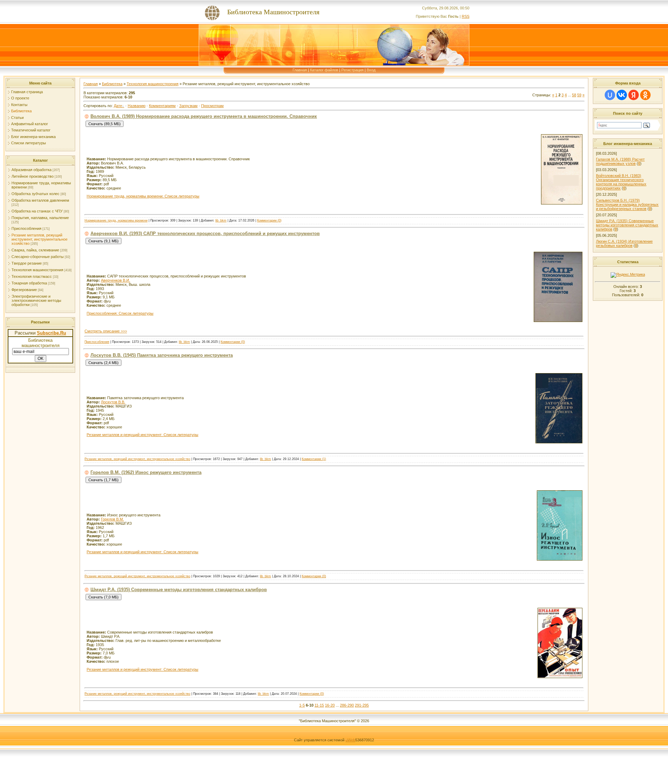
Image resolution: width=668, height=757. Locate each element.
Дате (118, 106)
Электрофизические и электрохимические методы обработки (36, 300)
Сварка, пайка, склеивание (35, 250)
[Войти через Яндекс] (633, 95)
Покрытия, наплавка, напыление (40, 218)
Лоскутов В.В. (113, 402)
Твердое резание (26, 263)
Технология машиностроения (37, 270)
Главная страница (27, 92)
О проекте (20, 98)
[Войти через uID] (610, 95)
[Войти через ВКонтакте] (622, 95)
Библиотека (21, 111)
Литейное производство (32, 176)
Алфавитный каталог (29, 124)
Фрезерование (24, 290)
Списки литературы (28, 143)
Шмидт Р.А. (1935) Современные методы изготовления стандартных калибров (178, 589)
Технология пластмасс (31, 276)
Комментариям (162, 106)
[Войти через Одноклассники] (645, 95)
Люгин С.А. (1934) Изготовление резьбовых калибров (624, 243)
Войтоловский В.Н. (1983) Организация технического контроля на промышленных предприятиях (621, 182)
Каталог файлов (324, 70)
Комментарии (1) (314, 459)
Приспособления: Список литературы (120, 313)
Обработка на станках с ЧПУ (37, 211)
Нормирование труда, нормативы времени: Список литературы (143, 196)
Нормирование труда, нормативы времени (116, 220)
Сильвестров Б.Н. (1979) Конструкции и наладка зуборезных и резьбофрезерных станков (627, 204)
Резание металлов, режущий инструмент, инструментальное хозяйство (39, 239)
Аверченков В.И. (115, 280)
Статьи (17, 117)
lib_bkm (220, 220)
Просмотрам (212, 106)
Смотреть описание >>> (106, 331)
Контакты (19, 105)
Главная (300, 70)
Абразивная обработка (31, 170)
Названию (136, 106)
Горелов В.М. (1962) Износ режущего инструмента (145, 472)
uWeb (350, 740)
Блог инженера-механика (33, 137)
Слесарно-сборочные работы (37, 257)
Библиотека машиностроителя (40, 343)
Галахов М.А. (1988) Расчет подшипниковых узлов (620, 161)
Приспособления (26, 228)
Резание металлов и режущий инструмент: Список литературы (142, 435)
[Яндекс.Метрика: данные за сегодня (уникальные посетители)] (628, 275)
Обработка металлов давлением (40, 200)
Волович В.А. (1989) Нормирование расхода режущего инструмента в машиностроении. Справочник (203, 116)
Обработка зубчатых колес (35, 194)
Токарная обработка (29, 283)
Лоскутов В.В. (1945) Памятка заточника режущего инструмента (161, 355)
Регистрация (352, 70)
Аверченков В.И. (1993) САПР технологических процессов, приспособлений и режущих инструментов (205, 233)
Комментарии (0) (269, 220)
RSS (465, 16)
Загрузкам (188, 106)
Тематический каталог (30, 130)
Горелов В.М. (112, 519)
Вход (371, 70)
